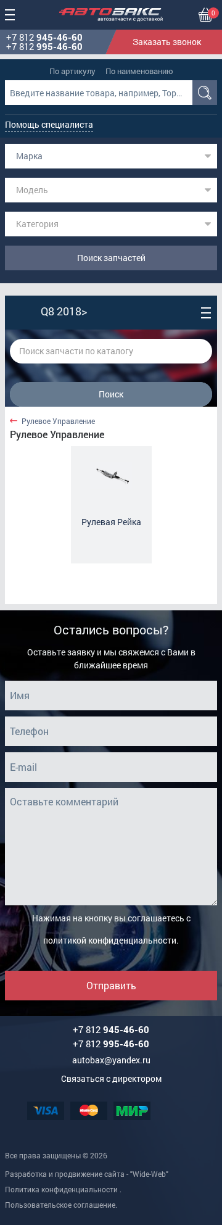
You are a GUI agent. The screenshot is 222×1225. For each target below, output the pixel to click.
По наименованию (139, 71)
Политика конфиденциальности (61, 1189)
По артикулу (72, 71)
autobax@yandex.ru (111, 1060)
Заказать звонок (167, 42)
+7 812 (44, 37)
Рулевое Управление (58, 421)
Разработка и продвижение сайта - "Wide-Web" (86, 1174)
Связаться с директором (111, 1078)
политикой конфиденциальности (109, 940)
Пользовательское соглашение (60, 1205)
